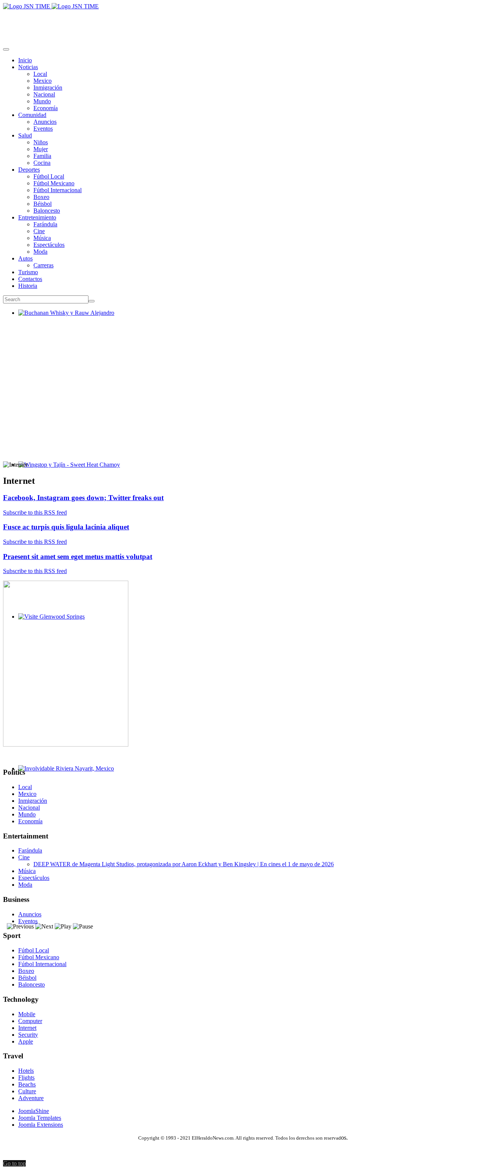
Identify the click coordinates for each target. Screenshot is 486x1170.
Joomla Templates (39, 1118)
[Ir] (91, 301)
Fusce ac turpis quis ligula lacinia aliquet (66, 527)
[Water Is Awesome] (65, 744)
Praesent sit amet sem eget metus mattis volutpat (77, 557)
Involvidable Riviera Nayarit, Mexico (63, 775)
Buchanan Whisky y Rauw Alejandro (63, 319)
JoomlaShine (33, 1111)
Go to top (14, 1163)
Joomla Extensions (40, 1124)
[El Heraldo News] (51, 6)
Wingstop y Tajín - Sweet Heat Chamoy (66, 471)
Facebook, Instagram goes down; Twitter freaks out (83, 498)
